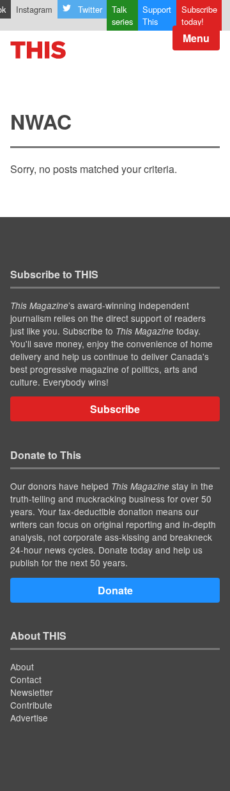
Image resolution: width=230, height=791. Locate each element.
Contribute (31, 704)
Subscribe (115, 409)
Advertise (29, 717)
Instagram (34, 9)
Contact (26, 679)
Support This (156, 15)
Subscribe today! (199, 15)
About (22, 666)
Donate (115, 590)
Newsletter (31, 692)
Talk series (122, 15)
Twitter (90, 9)
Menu (196, 38)
